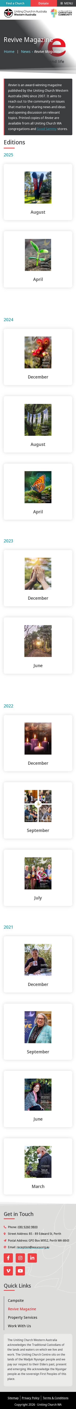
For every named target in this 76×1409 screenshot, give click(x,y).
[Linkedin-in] (32, 1258)
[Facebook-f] (8, 1258)
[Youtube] (20, 1270)
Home (9, 51)
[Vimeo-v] (8, 1270)
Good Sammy (47, 129)
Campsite (16, 1300)
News (26, 51)
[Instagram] (20, 1258)
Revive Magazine (22, 1308)
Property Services (22, 1317)
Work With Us (19, 1325)
